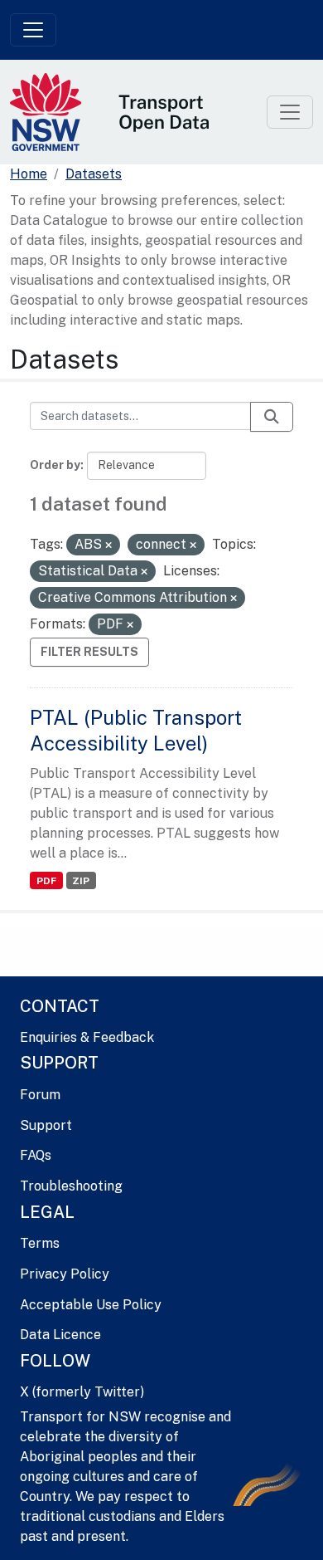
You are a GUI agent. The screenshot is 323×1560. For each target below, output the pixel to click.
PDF (46, 881)
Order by (55, 465)
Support (46, 1125)
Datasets (93, 174)
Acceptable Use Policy (91, 1305)
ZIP (80, 881)
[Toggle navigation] (33, 29)
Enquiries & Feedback (87, 1037)
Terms (40, 1243)
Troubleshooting (71, 1186)
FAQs (35, 1155)
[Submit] (271, 417)
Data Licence (60, 1334)
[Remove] (108, 545)
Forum (40, 1095)
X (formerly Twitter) (82, 1392)
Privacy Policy (64, 1274)
